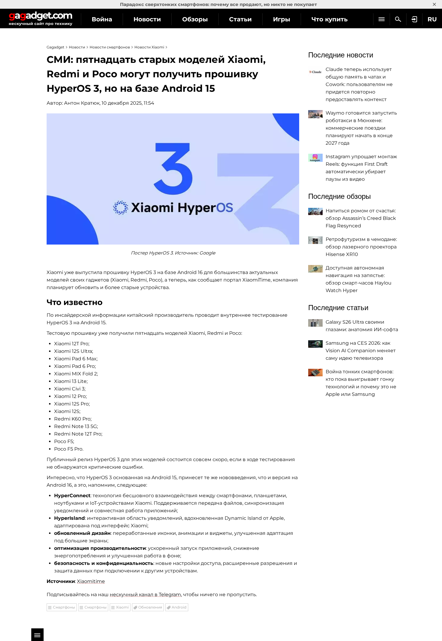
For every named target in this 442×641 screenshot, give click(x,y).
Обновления (150, 607)
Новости (147, 19)
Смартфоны (64, 607)
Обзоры (195, 19)
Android (179, 607)
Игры (281, 19)
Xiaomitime (91, 581)
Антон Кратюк (82, 103)
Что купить (330, 19)
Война (102, 19)
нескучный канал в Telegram (145, 594)
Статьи (240, 19)
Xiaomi (122, 607)
